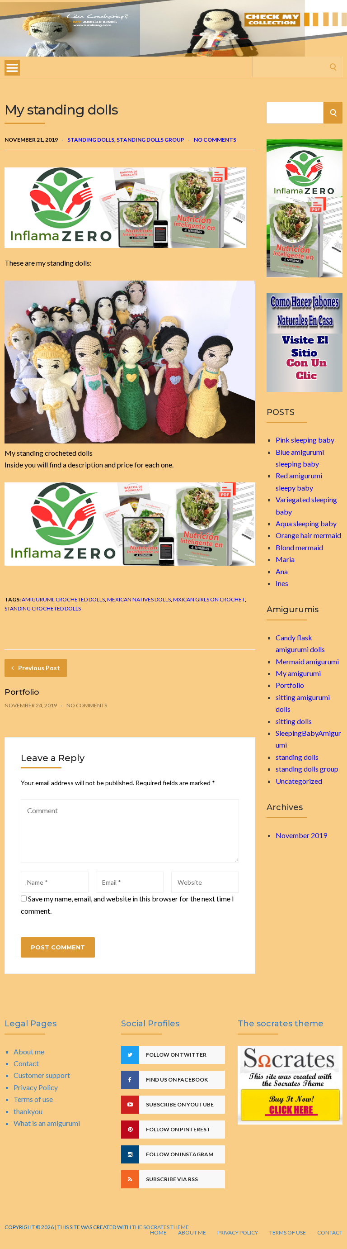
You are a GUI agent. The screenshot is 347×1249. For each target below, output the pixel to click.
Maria (285, 559)
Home (158, 1232)
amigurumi (37, 599)
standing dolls (90, 139)
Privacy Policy (36, 1087)
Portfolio (22, 691)
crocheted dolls (80, 599)
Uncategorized (299, 781)
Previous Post (39, 668)
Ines (282, 583)
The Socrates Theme (160, 1227)
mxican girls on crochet (209, 599)
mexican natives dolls (139, 599)
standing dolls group (150, 139)
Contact (26, 1063)
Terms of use (33, 1099)
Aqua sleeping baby (306, 523)
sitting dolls (294, 721)
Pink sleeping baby (305, 439)
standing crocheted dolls (43, 608)
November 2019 (301, 835)
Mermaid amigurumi (307, 661)
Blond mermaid (299, 547)
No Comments (215, 139)
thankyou (28, 1111)
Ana (282, 571)
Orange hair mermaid (308, 535)
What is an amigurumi (47, 1123)
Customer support (42, 1075)
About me (29, 1051)
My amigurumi (298, 673)
